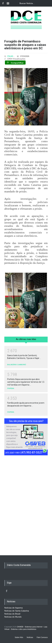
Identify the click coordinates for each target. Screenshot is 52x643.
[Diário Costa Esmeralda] (26, 23)
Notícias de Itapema (13, 608)
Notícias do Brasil (12, 614)
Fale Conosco (42, 637)
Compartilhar (17, 63)
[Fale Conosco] (8, 3)
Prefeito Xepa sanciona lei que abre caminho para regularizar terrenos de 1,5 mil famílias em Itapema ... (25, 382)
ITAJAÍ (10, 56)
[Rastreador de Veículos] (26, 437)
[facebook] (3, 3)
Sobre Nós (19, 637)
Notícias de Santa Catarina (16, 611)
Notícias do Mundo (13, 617)
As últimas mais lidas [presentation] (26, 339)
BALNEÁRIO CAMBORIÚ (16, 364)
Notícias (30, 637)
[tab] (26, 340)
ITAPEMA (10, 388)
